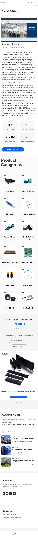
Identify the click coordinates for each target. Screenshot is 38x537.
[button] (16, 402)
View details (8, 432)
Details (18, 397)
